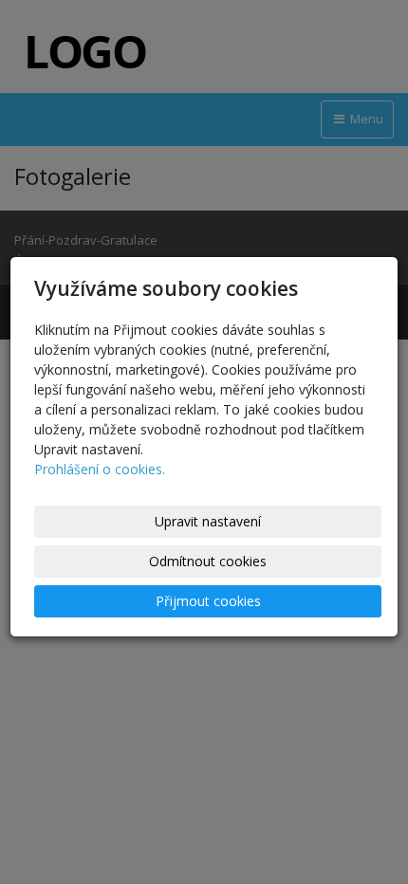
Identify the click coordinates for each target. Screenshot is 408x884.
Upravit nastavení (208, 521)
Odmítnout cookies (208, 561)
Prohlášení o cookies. (99, 469)
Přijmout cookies (208, 601)
